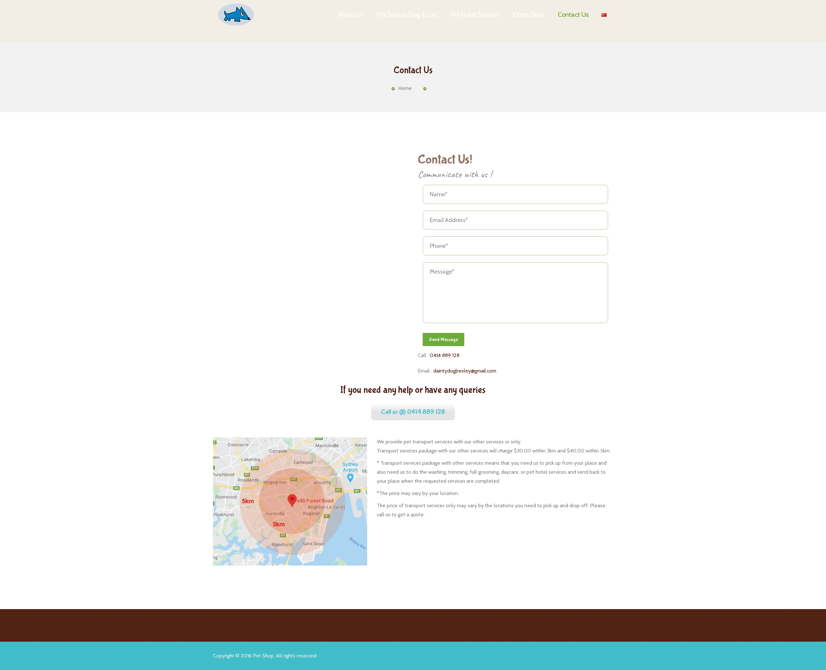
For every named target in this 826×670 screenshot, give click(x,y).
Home (405, 88)
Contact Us (573, 14)
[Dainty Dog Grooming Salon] (235, 14)
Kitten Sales (528, 14)
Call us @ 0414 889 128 (413, 411)
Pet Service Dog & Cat (406, 14)
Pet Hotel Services (474, 14)
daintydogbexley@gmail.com (464, 371)
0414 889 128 (444, 355)
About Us (350, 14)
